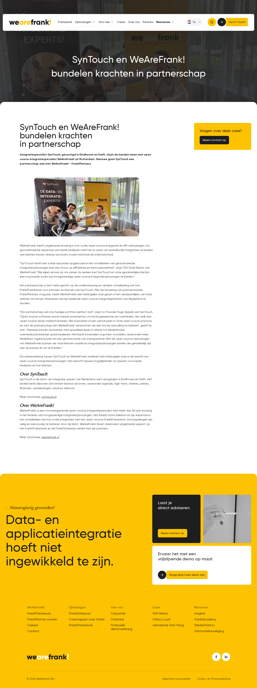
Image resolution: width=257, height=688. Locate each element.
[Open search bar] (212, 22)
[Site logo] (30, 22)
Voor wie (104, 22)
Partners (148, 22)
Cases (121, 22)
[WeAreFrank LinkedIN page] (226, 657)
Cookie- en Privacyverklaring (213, 678)
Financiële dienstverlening (121, 627)
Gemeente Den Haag (168, 625)
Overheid (117, 619)
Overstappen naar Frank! (86, 619)
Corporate (118, 613)
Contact (33, 631)
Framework (65, 22)
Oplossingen (83, 22)
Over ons (134, 22)
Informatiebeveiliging (209, 631)
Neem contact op (172, 533)
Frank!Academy (205, 619)
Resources (163, 22)
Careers (32, 625)
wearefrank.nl (50, 437)
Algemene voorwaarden (176, 678)
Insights (199, 613)
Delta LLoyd (161, 619)
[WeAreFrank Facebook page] (216, 657)
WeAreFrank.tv (204, 625)
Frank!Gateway (80, 613)
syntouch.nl (49, 397)
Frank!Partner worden (42, 619)
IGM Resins (160, 613)
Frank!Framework (39, 613)
